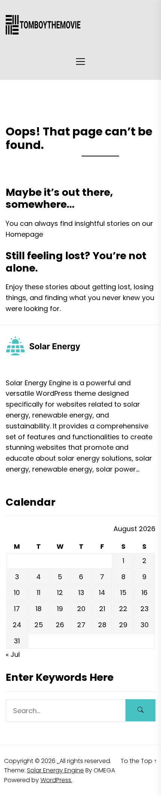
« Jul (13, 654)
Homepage (24, 234)
